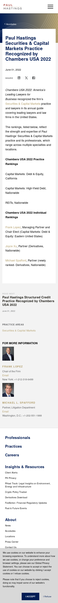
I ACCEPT (30, 596)
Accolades (10, 530)
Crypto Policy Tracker (16, 491)
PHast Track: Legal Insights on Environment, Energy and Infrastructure (28, 485)
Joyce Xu (11, 246)
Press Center (12, 541)
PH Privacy (10, 477)
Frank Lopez (13, 227)
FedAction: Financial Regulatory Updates (26, 502)
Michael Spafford (15, 260)
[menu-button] (50, 6)
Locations (10, 536)
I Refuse (47, 596)
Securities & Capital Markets (22, 103)
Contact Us (10, 547)
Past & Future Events (16, 508)
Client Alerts (11, 472)
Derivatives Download (16, 497)
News (8, 525)
